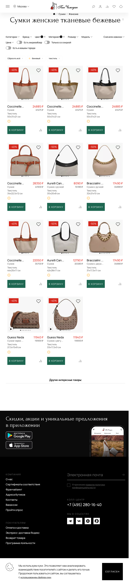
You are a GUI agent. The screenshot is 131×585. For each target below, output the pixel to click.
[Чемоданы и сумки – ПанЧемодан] (64, 6)
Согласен (112, 571)
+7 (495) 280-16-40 (84, 505)
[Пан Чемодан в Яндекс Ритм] (96, 521)
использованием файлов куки (35, 577)
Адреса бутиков (15, 494)
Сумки (62, 13)
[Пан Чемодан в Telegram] (70, 521)
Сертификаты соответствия (23, 484)
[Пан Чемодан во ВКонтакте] (79, 521)
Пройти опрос (14, 510)
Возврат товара (15, 538)
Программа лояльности (20, 543)
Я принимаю (88, 486)
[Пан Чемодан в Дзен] (88, 521)
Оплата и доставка (17, 527)
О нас (9, 479)
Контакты (11, 499)
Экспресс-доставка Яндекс (23, 533)
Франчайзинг (14, 489)
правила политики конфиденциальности (88, 486)
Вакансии (11, 505)
